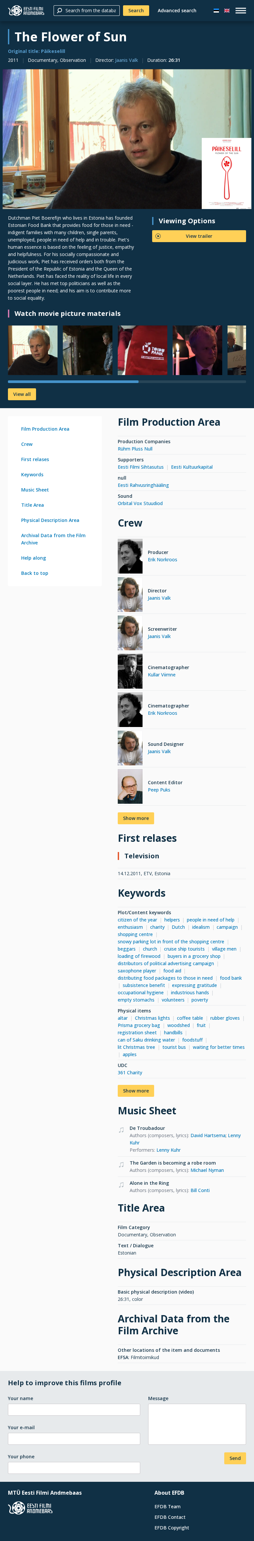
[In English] (227, 10)
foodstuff (192, 1040)
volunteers (173, 1000)
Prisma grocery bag (139, 1025)
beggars (127, 949)
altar (123, 1018)
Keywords (32, 474)
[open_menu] (240, 10)
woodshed (178, 1025)
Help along (33, 558)
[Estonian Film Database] (26, 10)
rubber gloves (225, 1018)
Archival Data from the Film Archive (53, 539)
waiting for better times (219, 1047)
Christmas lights (152, 1018)
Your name (20, 1398)
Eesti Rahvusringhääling (143, 485)
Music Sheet (35, 490)
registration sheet (137, 1032)
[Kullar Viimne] (130, 672)
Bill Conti (200, 1190)
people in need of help (210, 920)
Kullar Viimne (162, 674)
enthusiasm (130, 927)
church (150, 949)
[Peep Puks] (130, 787)
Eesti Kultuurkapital (192, 467)
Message (158, 1398)
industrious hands (190, 992)
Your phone (21, 1456)
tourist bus (174, 1047)
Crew (26, 444)
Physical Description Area (50, 520)
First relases (35, 459)
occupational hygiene (141, 992)
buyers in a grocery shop (194, 956)
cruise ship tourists (184, 949)
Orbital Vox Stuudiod (140, 503)
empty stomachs (136, 1000)
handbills (173, 1032)
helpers (172, 920)
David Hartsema (208, 1135)
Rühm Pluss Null (135, 449)
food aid (172, 970)
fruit (201, 1025)
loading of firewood (139, 956)
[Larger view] (127, 139)
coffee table (190, 1018)
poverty (199, 1000)
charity (157, 927)
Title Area (32, 505)
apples (130, 1054)
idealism (201, 927)
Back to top (34, 573)
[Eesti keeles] (216, 10)
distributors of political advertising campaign (166, 963)
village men (224, 949)
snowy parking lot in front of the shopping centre (171, 941)
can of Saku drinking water (146, 1040)
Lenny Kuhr (168, 1150)
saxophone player (137, 970)
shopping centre (135, 934)
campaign (227, 927)
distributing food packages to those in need (165, 978)
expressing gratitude (194, 985)
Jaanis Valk (126, 60)
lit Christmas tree (136, 1047)
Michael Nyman (207, 1170)
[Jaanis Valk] (130, 595)
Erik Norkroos (162, 559)
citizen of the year (137, 920)
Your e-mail (21, 1427)
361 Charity (130, 1072)
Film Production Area (45, 429)
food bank (231, 978)
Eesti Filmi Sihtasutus (141, 467)
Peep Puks (159, 790)
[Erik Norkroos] (130, 557)
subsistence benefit (144, 985)
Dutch (178, 927)
